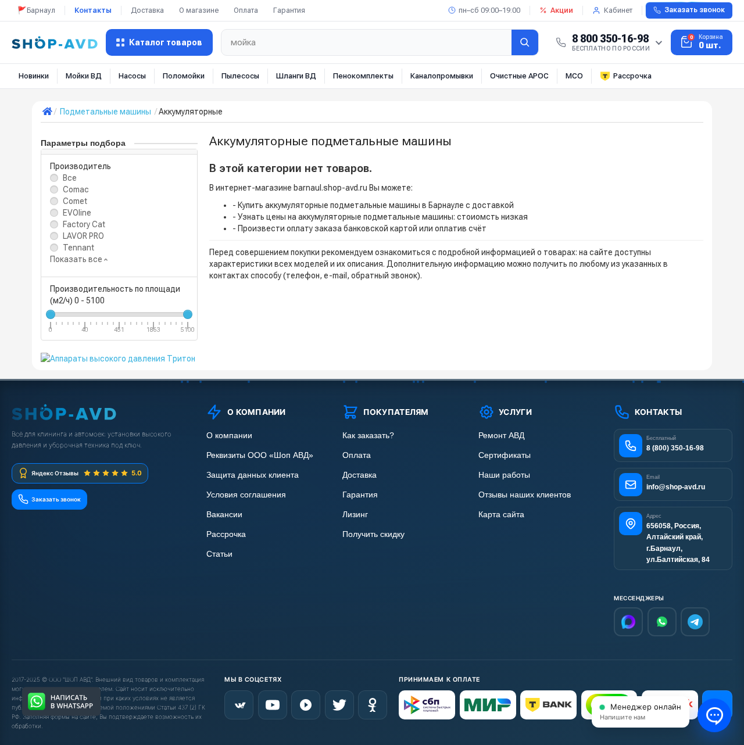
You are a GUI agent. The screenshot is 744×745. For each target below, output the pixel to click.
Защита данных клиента (252, 475)
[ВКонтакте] (238, 704)
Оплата (246, 10)
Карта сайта (501, 514)
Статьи (219, 554)
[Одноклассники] (372, 704)
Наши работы (504, 475)
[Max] (628, 621)
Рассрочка (632, 75)
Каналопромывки (441, 75)
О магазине (199, 10)
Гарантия (289, 10)
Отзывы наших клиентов (524, 494)
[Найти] (525, 42)
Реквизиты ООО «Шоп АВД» (259, 455)
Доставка (147, 10)
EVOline (77, 212)
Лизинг (355, 514)
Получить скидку (373, 534)
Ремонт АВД (501, 435)
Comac (76, 189)
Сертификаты (504, 455)
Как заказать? (368, 435)
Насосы (132, 75)
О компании (229, 435)
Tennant (78, 247)
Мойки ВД (84, 75)
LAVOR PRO (83, 236)
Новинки (34, 75)
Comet (75, 201)
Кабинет (618, 10)
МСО (574, 75)
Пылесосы (240, 75)
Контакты (93, 10)
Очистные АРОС (519, 75)
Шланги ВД (296, 75)
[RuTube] (305, 704)
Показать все (77, 259)
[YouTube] (272, 704)
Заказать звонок (694, 10)
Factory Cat (84, 224)
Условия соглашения (246, 494)
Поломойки (184, 75)
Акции (561, 10)
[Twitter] (339, 704)
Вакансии (224, 514)
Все (70, 177)
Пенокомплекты (363, 75)
